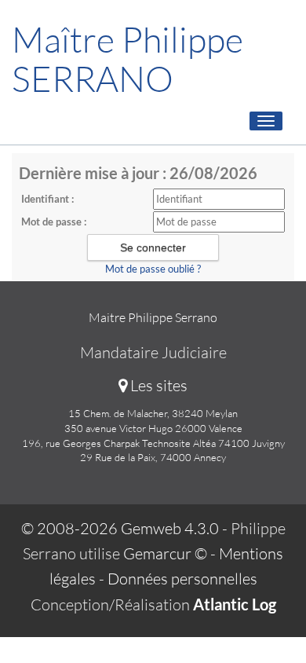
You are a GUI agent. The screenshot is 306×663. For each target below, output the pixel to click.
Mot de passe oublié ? (153, 268)
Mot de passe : (53, 221)
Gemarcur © (165, 553)
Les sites (157, 385)
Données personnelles (182, 578)
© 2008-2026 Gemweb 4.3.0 (120, 528)
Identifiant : (47, 198)
